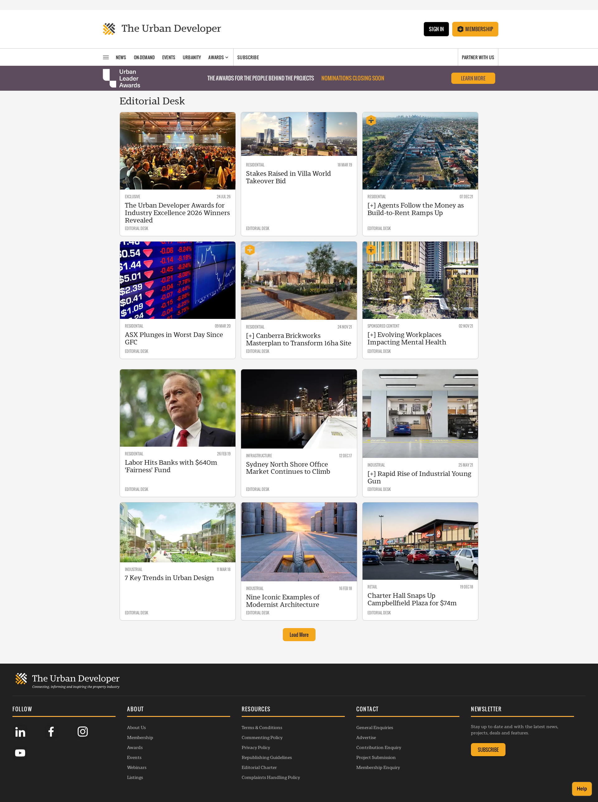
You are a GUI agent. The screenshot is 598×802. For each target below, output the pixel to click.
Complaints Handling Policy (271, 777)
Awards (135, 747)
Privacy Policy (256, 747)
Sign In (436, 29)
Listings (135, 777)
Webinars (136, 767)
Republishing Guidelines (267, 757)
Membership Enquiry (378, 767)
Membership (479, 29)
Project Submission (376, 757)
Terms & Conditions (262, 727)
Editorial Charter (259, 767)
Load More (299, 634)
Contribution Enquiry (378, 747)
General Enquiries (374, 727)
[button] (178, 710)
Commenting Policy (262, 737)
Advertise (366, 737)
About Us (136, 727)
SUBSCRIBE (488, 749)
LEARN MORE (473, 78)
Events (134, 757)
